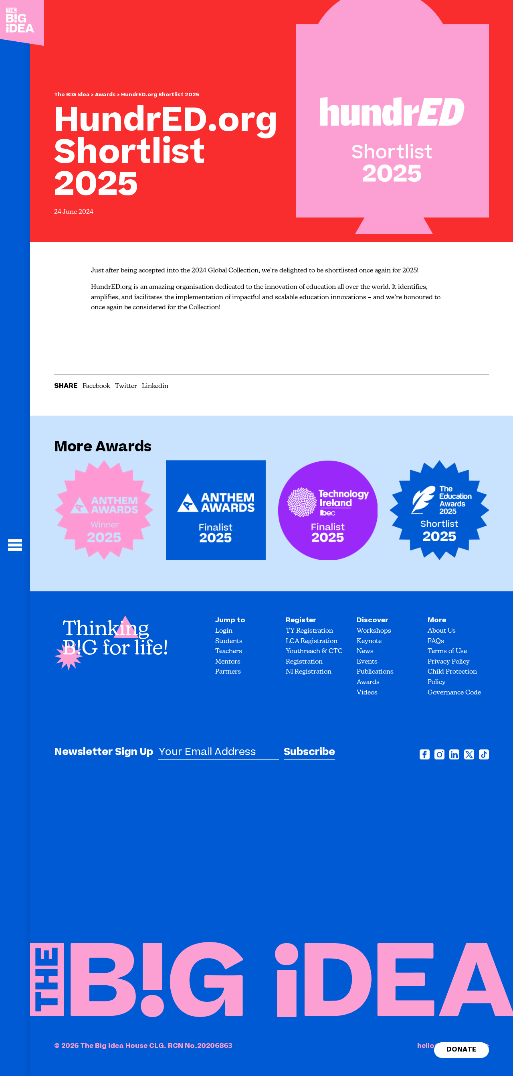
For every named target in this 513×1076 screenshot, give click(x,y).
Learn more (95, 511)
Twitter (126, 386)
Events (367, 662)
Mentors (227, 662)
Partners (228, 672)
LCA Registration (311, 641)
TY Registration (309, 631)
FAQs (436, 641)
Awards (106, 94)
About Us (442, 631)
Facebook (96, 386)
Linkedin (155, 386)
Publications (375, 672)
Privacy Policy (449, 662)
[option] (104, 513)
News (365, 651)
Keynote (369, 641)
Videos (367, 693)
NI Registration (308, 672)
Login (223, 631)
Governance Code (454, 693)
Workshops (374, 631)
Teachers (228, 651)
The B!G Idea (72, 94)
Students (228, 641)
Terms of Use (447, 651)
